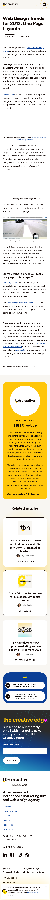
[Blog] (27, 855)
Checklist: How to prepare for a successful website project (25, 596)
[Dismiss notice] (46, 886)
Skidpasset (8, 94)
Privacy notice (10, 877)
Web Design (9, 37)
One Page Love (10, 282)
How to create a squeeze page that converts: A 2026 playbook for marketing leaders (25, 546)
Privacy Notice (32, 893)
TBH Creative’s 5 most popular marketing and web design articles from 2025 (25, 646)
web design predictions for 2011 (23, 302)
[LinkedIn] (5, 855)
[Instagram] (20, 855)
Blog (25, 677)
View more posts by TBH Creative (23, 494)
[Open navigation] (44, 4)
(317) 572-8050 (13, 847)
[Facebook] (12, 855)
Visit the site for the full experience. (31, 138)
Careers (7, 815)
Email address (12, 744)
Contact (7, 806)
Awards (6, 820)
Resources (8, 824)
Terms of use (9, 882)
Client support (10, 811)
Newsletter (8, 829)
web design (20, 350)
